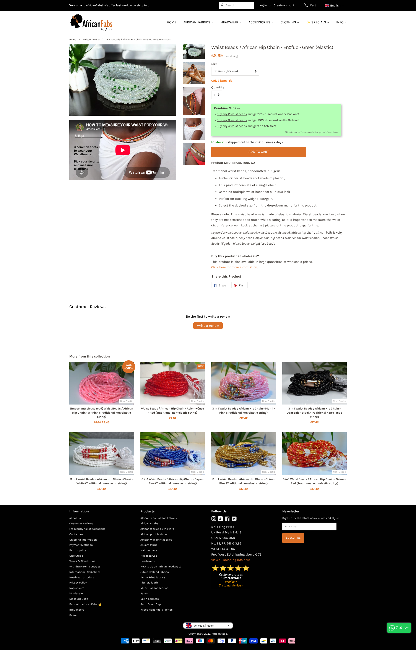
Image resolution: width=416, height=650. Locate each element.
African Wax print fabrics (156, 539)
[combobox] (236, 5)
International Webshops (85, 572)
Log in (263, 5)
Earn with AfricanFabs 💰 (85, 604)
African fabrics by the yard (157, 528)
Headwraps (147, 561)
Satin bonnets (149, 598)
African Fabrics (197, 22)
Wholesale (76, 593)
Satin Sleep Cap (150, 604)
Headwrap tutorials (81, 577)
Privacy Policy (78, 582)
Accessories (260, 22)
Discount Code (78, 598)
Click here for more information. (234, 267)
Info (340, 22)
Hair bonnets (148, 550)
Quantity (217, 87)
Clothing (289, 22)
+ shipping (232, 56)
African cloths (149, 523)
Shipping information (83, 539)
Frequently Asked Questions (87, 528)
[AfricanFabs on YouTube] (234, 519)
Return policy (77, 550)
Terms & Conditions (82, 561)
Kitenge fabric (149, 582)
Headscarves (148, 555)
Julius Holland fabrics (154, 572)
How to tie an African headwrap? (160, 566)
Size (214, 64)
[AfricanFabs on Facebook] (227, 519)
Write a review (208, 325)
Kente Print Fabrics (152, 577)
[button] (335, 5)
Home (171, 22)
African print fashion (153, 534)
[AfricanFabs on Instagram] (213, 519)
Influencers (76, 609)
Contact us (76, 534)
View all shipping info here (230, 560)
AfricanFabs (219, 633)
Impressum (76, 588)
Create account (284, 5)
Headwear (230, 22)
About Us (75, 518)
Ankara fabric (149, 544)
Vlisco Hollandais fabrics (156, 609)
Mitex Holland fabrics (154, 588)
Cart (313, 5)
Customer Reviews (81, 523)
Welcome (75, 5)
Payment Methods (81, 544)
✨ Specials (316, 22)
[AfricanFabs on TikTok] (220, 520)
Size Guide (76, 555)
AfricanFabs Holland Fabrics (158, 518)
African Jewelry (91, 39)
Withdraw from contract (84, 566)
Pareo (144, 593)
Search (73, 615)
